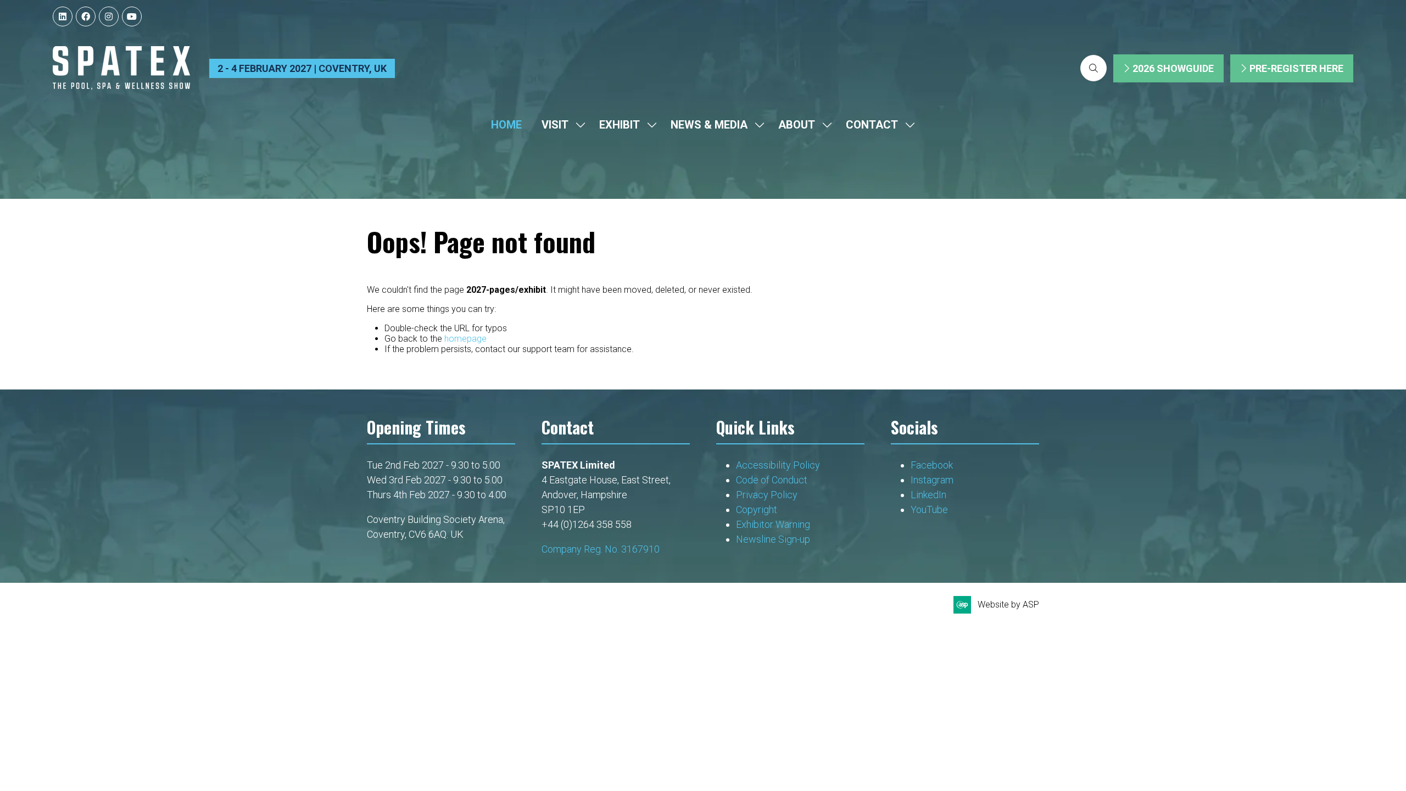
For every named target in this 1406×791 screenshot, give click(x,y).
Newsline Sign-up (773, 539)
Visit (555, 124)
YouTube (929, 509)
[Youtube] (132, 16)
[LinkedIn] (62, 16)
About (796, 124)
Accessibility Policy (778, 465)
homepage (465, 338)
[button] (1093, 68)
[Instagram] (109, 16)
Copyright (757, 509)
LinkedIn (928, 494)
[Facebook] (86, 16)
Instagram (932, 480)
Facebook (932, 465)
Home (506, 124)
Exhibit (619, 124)
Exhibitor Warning (773, 524)
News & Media (709, 124)
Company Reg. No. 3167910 (601, 549)
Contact (872, 124)
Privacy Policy (768, 494)
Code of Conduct (771, 480)
